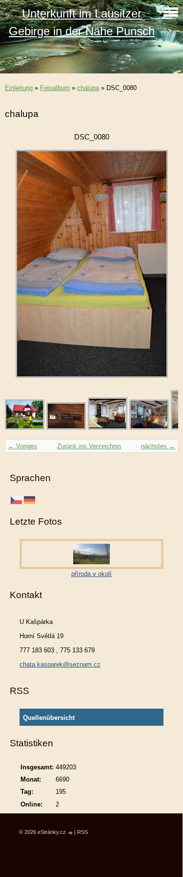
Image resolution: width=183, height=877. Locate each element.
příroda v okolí (91, 573)
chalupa (88, 88)
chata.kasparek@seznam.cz (60, 664)
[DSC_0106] (66, 427)
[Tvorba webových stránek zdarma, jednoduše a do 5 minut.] (70, 833)
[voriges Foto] (21, 264)
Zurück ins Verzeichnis (89, 446)
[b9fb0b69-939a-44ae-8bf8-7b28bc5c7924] (107, 427)
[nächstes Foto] (162, 264)
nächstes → (158, 446)
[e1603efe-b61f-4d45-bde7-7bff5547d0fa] (149, 427)
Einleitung (19, 88)
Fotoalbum (55, 88)
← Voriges (22, 446)
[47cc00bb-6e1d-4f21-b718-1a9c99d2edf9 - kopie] (24, 427)
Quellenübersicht (49, 717)
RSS (82, 832)
